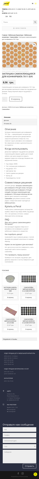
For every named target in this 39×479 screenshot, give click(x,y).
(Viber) (16, 356)
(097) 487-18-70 (12, 13)
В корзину (15, 99)
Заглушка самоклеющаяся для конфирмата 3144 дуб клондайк (18, 190)
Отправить (29, 466)
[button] (34, 44)
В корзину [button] (10, 297)
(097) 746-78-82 (8, 381)
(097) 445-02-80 (8, 360)
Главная (4, 35)
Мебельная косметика (26, 107)
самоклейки (8, 198)
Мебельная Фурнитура (15, 35)
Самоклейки (14, 37)
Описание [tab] (7, 117)
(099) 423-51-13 (12, 9)
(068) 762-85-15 (22, 9)
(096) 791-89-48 (8, 362)
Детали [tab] (6, 120)
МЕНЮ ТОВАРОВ (21, 28)
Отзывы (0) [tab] (7, 123)
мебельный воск (10, 203)
